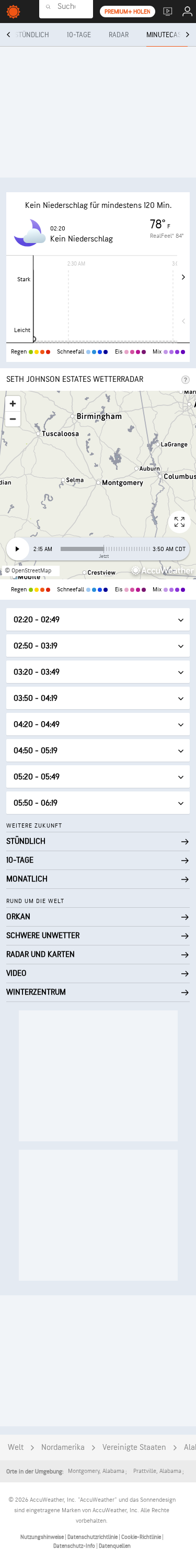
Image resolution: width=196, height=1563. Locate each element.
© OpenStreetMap (28, 571)
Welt (16, 1447)
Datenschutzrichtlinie (93, 1537)
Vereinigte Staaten (134, 1447)
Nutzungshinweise (42, 1537)
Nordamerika (63, 1447)
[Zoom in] (12, 403)
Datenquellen (115, 1546)
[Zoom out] (12, 418)
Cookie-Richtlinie (141, 1537)
